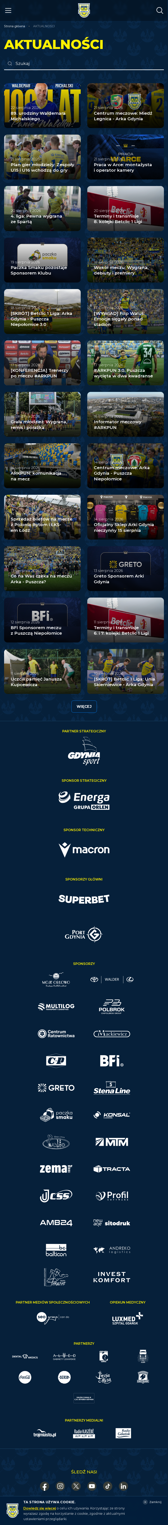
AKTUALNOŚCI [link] (44, 26)
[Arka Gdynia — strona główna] (84, 10)
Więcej (84, 706)
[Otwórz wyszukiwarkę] (160, 10)
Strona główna (14, 26)
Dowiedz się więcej (39, 1508)
